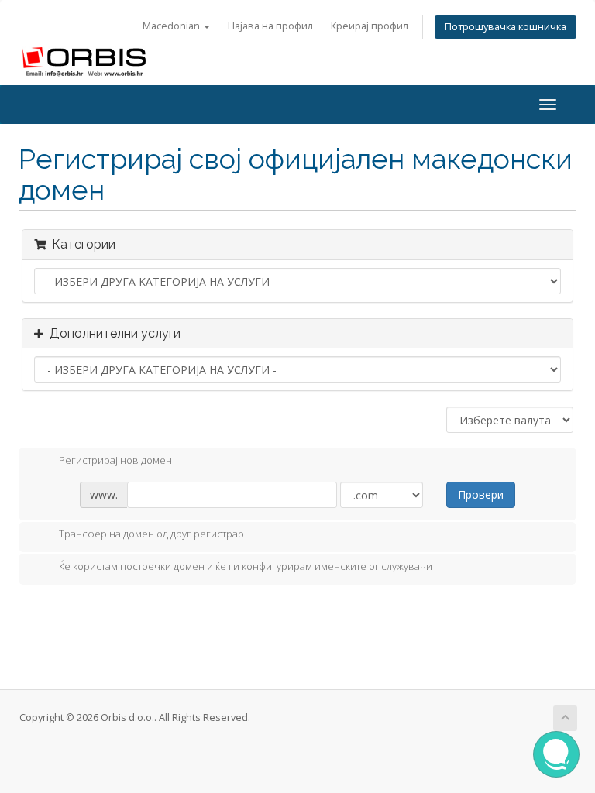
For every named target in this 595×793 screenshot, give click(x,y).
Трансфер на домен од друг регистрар (151, 534)
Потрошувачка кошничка (505, 26)
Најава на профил (270, 26)
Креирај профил (369, 26)
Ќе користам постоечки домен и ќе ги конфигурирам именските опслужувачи (245, 566)
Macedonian (172, 26)
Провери (481, 494)
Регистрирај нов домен (115, 460)
